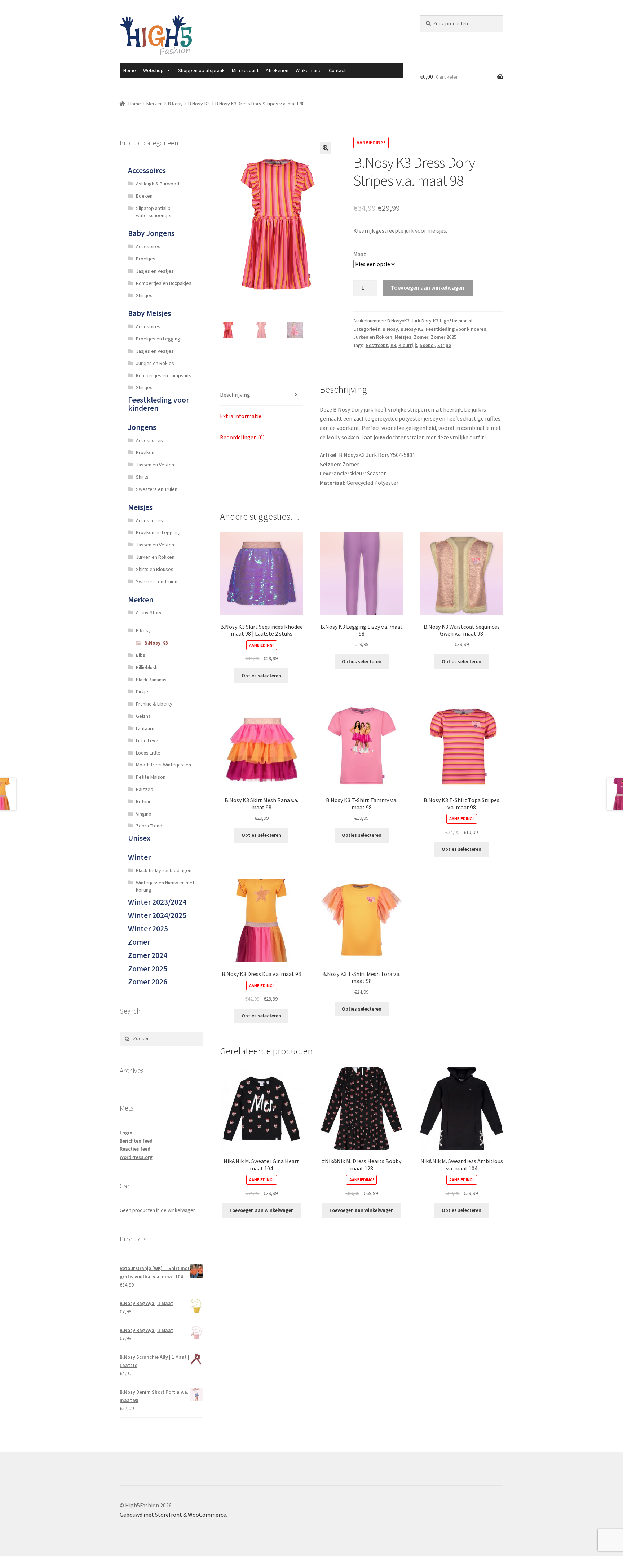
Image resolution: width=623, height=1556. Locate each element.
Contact (337, 70)
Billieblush (147, 667)
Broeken (145, 452)
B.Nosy (175, 103)
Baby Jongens (151, 233)
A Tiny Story (149, 612)
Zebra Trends (150, 825)
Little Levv (147, 740)
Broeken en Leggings (159, 532)
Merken (154, 103)
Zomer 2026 (147, 981)
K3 (393, 345)
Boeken (144, 196)
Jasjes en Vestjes (155, 271)
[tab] (261, 395)
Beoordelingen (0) (242, 437)
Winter (139, 857)
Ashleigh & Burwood (157, 183)
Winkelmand (309, 70)
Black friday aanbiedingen (163, 870)
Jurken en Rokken (372, 337)
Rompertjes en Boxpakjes (163, 283)
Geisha (143, 716)
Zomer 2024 (147, 955)
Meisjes (403, 337)
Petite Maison (150, 777)
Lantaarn (145, 728)
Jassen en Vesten (155, 464)
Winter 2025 (148, 928)
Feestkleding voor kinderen (456, 329)
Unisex (139, 838)
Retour (143, 801)
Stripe (444, 345)
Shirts (142, 477)
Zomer (421, 337)
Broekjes (145, 258)
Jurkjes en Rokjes (155, 363)
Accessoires (147, 170)
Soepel (427, 345)
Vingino (143, 813)
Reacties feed (135, 1149)
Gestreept (377, 345)
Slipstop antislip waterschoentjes (154, 212)
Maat (359, 254)
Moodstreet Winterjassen (163, 764)
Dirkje (142, 691)
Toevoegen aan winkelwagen (427, 287)
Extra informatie (240, 415)
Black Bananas (151, 679)
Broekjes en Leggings (159, 338)
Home (129, 70)
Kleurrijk (407, 345)
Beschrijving (235, 394)
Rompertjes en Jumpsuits (163, 375)
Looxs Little (148, 753)
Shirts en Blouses (154, 569)
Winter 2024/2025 (157, 915)
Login (126, 1132)
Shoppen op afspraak (201, 70)
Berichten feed (136, 1141)
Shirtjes (144, 295)
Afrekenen (277, 70)
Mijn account (245, 70)
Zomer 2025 (443, 337)
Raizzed (144, 789)
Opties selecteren (261, 675)
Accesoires (148, 246)
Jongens (142, 427)
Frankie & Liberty (154, 703)
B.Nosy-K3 (199, 103)
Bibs (140, 655)
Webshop (153, 70)
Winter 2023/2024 (157, 902)
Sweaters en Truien (156, 489)
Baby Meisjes (149, 313)
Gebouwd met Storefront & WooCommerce (173, 1514)
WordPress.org (136, 1157)
